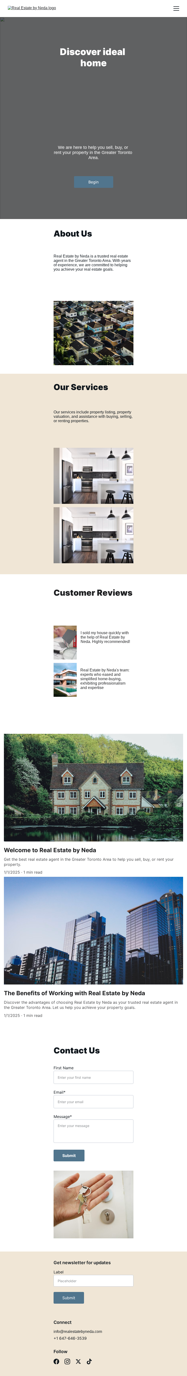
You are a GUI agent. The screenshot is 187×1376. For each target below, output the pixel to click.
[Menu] (176, 8)
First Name (64, 1067)
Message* (63, 1116)
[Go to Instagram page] (67, 1361)
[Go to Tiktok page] (89, 1361)
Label (59, 1272)
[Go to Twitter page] (78, 1361)
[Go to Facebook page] (56, 1361)
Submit (69, 1155)
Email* (59, 1092)
